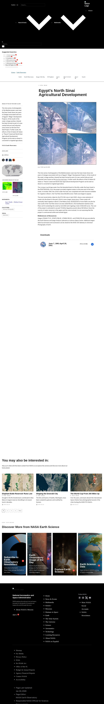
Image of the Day (40, 77)
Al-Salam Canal (44, 187)
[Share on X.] (3, 160)
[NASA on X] (86, 597)
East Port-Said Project (61, 179)
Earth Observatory (29, 77)
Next (20, 510)
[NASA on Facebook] (79, 597)
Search (83, 77)
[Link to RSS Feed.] (13, 160)
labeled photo (75, 199)
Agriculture (5, 215)
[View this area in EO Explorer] (12, 170)
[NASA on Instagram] (83, 597)
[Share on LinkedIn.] (10, 160)
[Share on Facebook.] (6, 160)
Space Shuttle (8, 202)
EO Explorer (50, 77)
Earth (20, 77)
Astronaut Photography (8, 209)
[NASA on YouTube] (90, 597)
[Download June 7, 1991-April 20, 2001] (92, 245)
